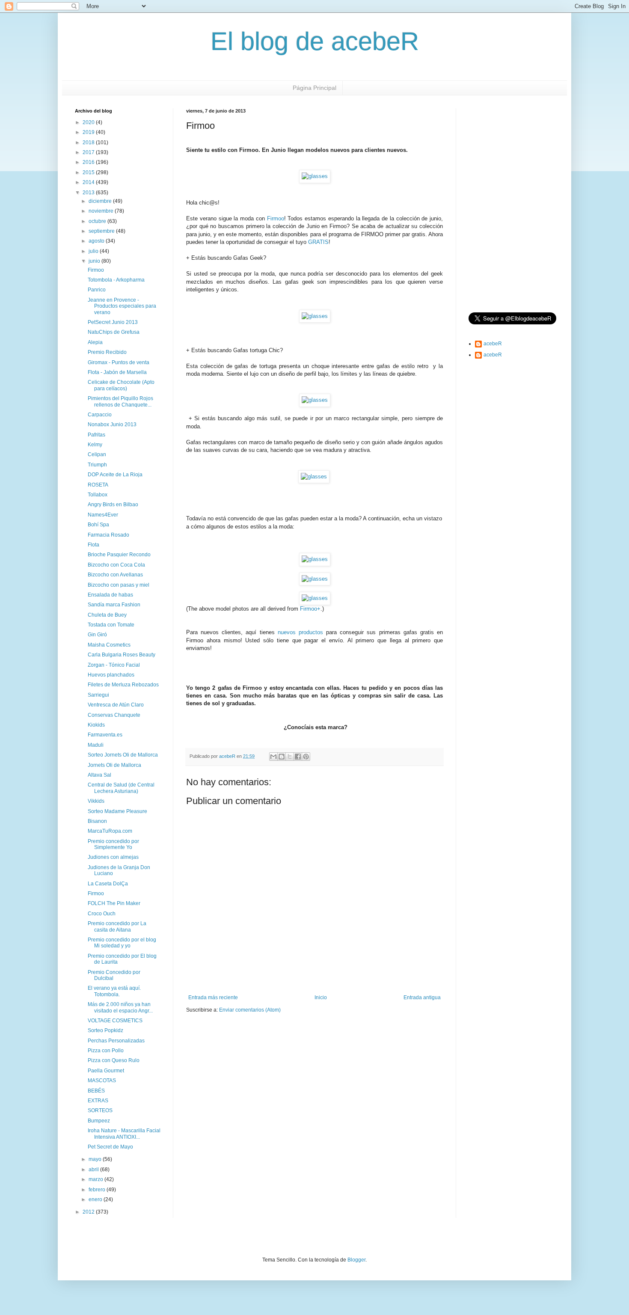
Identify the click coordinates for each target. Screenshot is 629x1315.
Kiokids (96, 725)
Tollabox (97, 495)
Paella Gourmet (106, 1071)
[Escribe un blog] (281, 756)
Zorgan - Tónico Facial (114, 665)
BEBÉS (96, 1091)
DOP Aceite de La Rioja (115, 475)
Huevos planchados (111, 675)
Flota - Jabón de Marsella (117, 372)
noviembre (102, 211)
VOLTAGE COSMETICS (115, 1021)
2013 (89, 193)
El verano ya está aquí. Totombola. (114, 991)
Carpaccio (100, 415)
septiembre (102, 231)
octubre (98, 221)
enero (96, 1199)
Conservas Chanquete (114, 715)
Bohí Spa (98, 525)
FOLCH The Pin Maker (114, 903)
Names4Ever (103, 515)
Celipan (97, 454)
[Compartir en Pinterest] (306, 756)
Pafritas (96, 435)
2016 (89, 162)
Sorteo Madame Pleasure (117, 811)
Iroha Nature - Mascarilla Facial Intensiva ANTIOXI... (124, 1134)
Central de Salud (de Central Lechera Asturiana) (121, 788)
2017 (89, 152)
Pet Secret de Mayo (110, 1147)
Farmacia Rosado (108, 535)
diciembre (101, 201)
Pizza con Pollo (106, 1051)
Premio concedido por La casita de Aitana (117, 926)
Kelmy (95, 445)
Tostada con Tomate (111, 625)
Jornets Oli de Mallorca (114, 765)
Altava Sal (99, 775)
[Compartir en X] (289, 756)
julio (94, 251)
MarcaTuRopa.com (110, 831)
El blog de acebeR (315, 41)
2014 (89, 182)
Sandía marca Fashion (114, 605)
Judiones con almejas (113, 857)
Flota (93, 545)
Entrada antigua (422, 997)
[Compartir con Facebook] (298, 756)
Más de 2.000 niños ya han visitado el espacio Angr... (120, 1007)
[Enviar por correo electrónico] (273, 756)
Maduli (96, 745)
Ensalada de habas (110, 595)
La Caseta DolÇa (108, 884)
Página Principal (314, 87)
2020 (89, 122)
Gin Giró (97, 635)
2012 (89, 1212)
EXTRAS (98, 1101)
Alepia (95, 342)
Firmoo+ (310, 609)
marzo (96, 1179)
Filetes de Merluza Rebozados (123, 685)
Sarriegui (98, 695)
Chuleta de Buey (107, 615)
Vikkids (96, 801)
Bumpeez (99, 1121)
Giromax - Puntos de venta (118, 362)
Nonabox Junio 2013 (112, 424)
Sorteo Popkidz (105, 1030)
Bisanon (97, 821)
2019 (89, 132)
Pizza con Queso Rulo (113, 1060)
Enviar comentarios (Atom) (250, 1010)
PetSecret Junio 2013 (113, 322)
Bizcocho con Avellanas (115, 575)
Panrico (97, 290)
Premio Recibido (107, 352)
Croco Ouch (102, 914)
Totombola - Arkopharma (116, 280)
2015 (89, 172)
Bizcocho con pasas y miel (118, 585)
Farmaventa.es (105, 735)
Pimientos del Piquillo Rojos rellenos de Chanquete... (120, 401)
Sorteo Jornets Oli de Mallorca (123, 755)
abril (94, 1170)
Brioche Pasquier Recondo (119, 555)
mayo (96, 1159)
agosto (97, 241)
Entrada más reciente (213, 997)
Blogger (356, 1260)
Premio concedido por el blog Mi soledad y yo (122, 943)
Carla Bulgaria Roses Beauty (121, 655)
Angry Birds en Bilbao (113, 505)
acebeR (493, 344)
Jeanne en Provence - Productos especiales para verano (122, 306)
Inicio (320, 997)
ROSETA (98, 485)
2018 (89, 142)
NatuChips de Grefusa (113, 332)
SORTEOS (100, 1110)
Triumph (97, 465)
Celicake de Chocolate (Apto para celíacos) (121, 385)
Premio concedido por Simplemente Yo (113, 844)
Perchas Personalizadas (116, 1041)
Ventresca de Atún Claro (116, 705)
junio (95, 261)
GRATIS (318, 242)
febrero (98, 1190)
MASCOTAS (102, 1080)
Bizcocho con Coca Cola (116, 565)
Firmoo (96, 270)
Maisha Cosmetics (109, 645)
